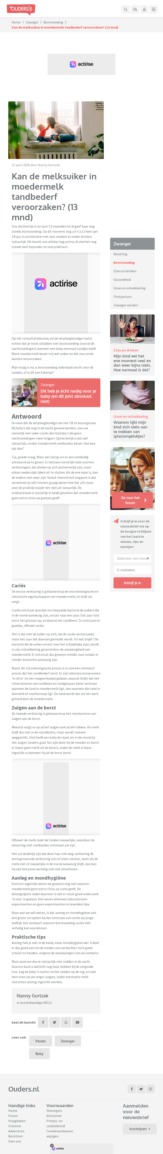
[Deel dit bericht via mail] (77, 1022)
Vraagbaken (16, 1121)
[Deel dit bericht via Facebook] (43, 1022)
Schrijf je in (132, 583)
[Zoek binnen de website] (125, 9)
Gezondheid (122, 279)
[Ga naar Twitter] (141, 1089)
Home (16, 22)
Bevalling (120, 254)
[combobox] (132, 558)
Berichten (15, 1136)
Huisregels (54, 1110)
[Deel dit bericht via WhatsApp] (66, 1022)
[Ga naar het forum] (135, 9)
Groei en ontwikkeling (130, 288)
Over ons (14, 1141)
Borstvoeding (53, 22)
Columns (14, 1126)
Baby (39, 1054)
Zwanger (32, 22)
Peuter (40, 1041)
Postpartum (123, 296)
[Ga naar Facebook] (132, 1089)
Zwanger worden (126, 305)
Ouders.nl (23, 1089)
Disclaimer (54, 1116)
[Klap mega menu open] (153, 9)
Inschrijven (138, 1129)
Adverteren (16, 1131)
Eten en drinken (125, 271)
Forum (13, 1116)
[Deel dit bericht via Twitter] (54, 1022)
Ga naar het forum (130, 500)
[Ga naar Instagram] (150, 1089)
